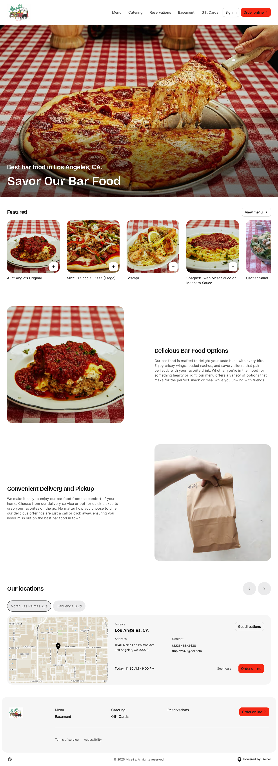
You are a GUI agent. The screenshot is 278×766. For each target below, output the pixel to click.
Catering (135, 12)
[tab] (29, 606)
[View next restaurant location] (264, 588)
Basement (186, 12)
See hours (224, 668)
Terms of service (67, 739)
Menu (116, 12)
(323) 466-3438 (184, 646)
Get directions (249, 626)
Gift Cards (210, 12)
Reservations (160, 12)
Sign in (231, 12)
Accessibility (93, 739)
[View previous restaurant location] (249, 588)
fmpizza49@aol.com (187, 651)
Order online (251, 668)
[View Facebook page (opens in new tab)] (9, 759)
